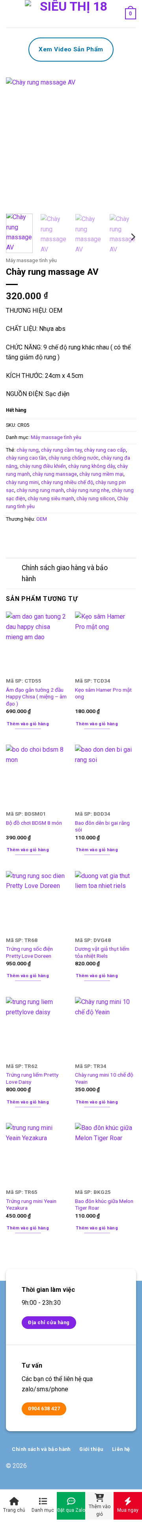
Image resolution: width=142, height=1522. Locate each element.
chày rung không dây (91, 466)
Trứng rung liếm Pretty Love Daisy (32, 1078)
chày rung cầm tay (61, 450)
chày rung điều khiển (43, 466)
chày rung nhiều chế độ (67, 482)
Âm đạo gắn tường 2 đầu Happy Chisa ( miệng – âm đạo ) (36, 697)
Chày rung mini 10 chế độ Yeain (104, 1078)
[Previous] (18, 142)
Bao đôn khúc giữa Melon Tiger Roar (104, 1204)
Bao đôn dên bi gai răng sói (102, 826)
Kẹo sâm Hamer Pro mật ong (103, 693)
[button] (10, 13)
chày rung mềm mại (101, 474)
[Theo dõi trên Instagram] (117, 1470)
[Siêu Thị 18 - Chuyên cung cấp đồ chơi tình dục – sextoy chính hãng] (70, 14)
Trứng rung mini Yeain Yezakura (31, 1204)
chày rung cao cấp (105, 450)
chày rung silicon (96, 498)
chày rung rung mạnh (40, 490)
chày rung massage (54, 474)
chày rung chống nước (74, 458)
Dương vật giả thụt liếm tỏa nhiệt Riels (102, 952)
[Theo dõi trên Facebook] (105, 1470)
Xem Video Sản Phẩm (71, 49)
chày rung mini (22, 482)
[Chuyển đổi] (13, 568)
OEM (41, 519)
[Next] (123, 142)
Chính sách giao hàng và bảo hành (65, 573)
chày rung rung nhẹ (87, 490)
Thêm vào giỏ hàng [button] (28, 723)
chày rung (28, 450)
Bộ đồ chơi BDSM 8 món (34, 823)
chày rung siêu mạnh (51, 498)
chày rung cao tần (26, 458)
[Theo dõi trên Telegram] (130, 1470)
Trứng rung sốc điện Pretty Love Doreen (29, 952)
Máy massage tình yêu (31, 260)
